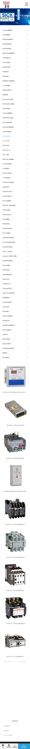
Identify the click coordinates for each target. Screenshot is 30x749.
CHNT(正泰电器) (6, 131)
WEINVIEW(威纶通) (7, 39)
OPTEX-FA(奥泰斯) (7, 316)
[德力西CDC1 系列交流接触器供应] (15, 607)
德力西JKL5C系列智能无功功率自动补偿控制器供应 (16, 392)
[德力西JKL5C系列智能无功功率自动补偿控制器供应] (15, 376)
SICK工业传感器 (8, 735)
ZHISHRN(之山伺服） (8, 117)
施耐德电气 (7, 730)
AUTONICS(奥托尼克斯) (8, 242)
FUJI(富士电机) (6, 210)
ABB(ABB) (5, 94)
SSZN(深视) (5, 311)
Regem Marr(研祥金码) (8, 293)
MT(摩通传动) (6, 297)
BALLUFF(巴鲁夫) (7, 173)
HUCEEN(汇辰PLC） (8, 191)
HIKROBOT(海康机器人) (8, 325)
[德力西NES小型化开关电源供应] (15, 409)
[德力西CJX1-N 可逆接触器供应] (15, 641)
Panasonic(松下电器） (8, 99)
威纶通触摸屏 (7, 726)
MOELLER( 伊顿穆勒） (8, 159)
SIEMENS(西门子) (7, 90)
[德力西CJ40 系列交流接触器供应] (15, 541)
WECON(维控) (6, 339)
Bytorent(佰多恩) (6, 330)
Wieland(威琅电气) (7, 274)
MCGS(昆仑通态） (7, 48)
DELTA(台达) (5, 145)
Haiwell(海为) (5, 187)
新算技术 (4, 353)
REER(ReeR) (6, 320)
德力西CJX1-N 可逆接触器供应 (15, 656)
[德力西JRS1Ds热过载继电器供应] (15, 442)
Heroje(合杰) (5, 306)
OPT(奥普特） (6, 357)
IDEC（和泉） (6, 154)
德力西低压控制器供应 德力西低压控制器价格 (16, 491)
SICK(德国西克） (6, 34)
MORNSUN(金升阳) (7, 260)
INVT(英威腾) (6, 219)
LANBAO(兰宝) (6, 283)
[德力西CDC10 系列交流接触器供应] (15, 508)
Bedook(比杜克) (6, 214)
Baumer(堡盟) (6, 265)
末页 (24, 661)
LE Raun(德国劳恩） (7, 113)
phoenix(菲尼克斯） (7, 122)
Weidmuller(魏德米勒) (8, 127)
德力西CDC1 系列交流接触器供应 (15, 623)
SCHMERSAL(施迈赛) (8, 348)
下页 (20, 661)
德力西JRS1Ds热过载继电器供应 (15, 458)
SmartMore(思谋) (7, 302)
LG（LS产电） (6, 141)
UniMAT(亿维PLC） (7, 196)
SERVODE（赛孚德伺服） (9, 205)
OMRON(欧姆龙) (6, 44)
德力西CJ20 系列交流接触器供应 (15, 590)
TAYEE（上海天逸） (7, 251)
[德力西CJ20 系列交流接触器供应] (15, 574)
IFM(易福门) (5, 71)
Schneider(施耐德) (7, 30)
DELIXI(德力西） (6, 136)
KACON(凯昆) (6, 270)
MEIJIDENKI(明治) (7, 228)
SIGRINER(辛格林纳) (8, 237)
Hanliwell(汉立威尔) (7, 247)
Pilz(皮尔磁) (5, 76)
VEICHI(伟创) (6, 223)
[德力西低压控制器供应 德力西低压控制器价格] (15, 475)
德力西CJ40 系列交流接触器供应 (15, 557)
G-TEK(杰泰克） (6, 177)
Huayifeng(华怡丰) (7, 288)
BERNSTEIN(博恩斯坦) (8, 53)
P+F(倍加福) (5, 168)
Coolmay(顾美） (6, 108)
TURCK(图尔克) (6, 58)
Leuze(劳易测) (6, 85)
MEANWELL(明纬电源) (8, 81)
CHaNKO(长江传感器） (8, 182)
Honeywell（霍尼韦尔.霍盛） (10, 256)
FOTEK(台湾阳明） (7, 164)
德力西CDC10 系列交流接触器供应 (15, 524)
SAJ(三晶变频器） (7, 200)
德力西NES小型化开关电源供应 (15, 425)
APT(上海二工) (6, 150)
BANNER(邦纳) (6, 67)
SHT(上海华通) (6, 233)
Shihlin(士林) (5, 279)
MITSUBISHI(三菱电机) (8, 104)
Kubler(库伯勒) (6, 62)
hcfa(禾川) (5, 334)
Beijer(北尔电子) (6, 343)
